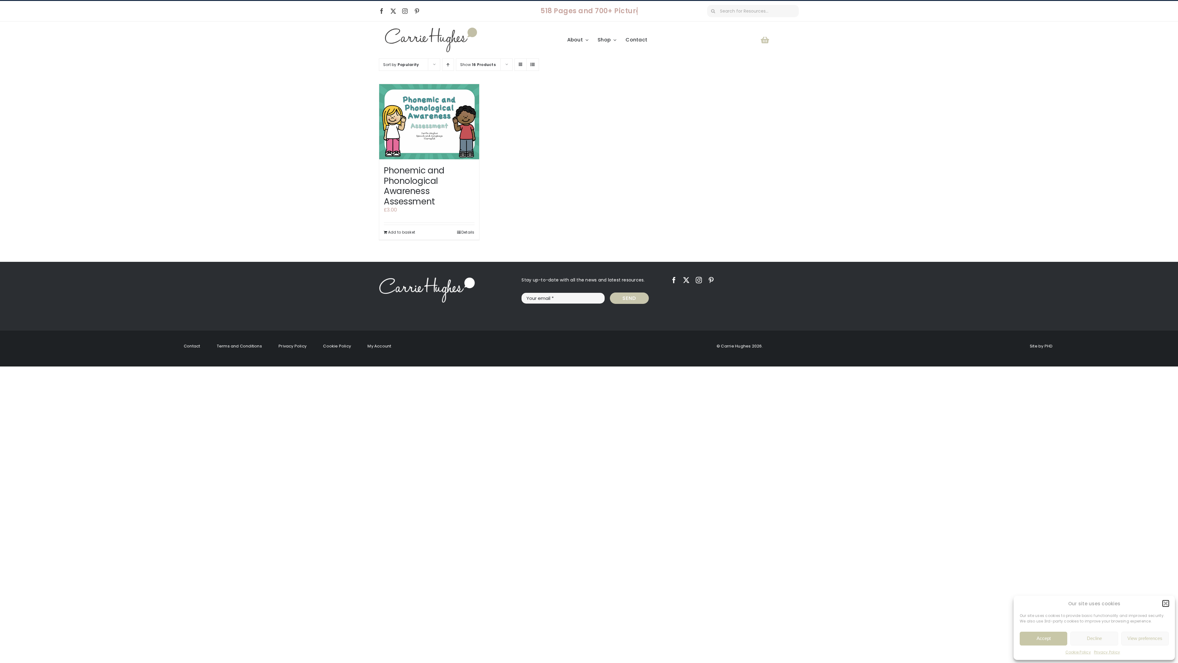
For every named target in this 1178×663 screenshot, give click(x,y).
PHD (1049, 346)
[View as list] (533, 65)
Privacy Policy (1107, 652)
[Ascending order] (448, 64)
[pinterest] (417, 11)
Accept (1044, 638)
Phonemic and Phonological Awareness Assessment (414, 186)
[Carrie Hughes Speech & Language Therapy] (431, 29)
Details (468, 232)
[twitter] (393, 11)
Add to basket (401, 232)
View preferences (1144, 638)
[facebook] (381, 11)
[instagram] (405, 11)
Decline (1094, 638)
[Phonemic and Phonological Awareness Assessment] (429, 121)
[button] (1166, 603)
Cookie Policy (1078, 652)
